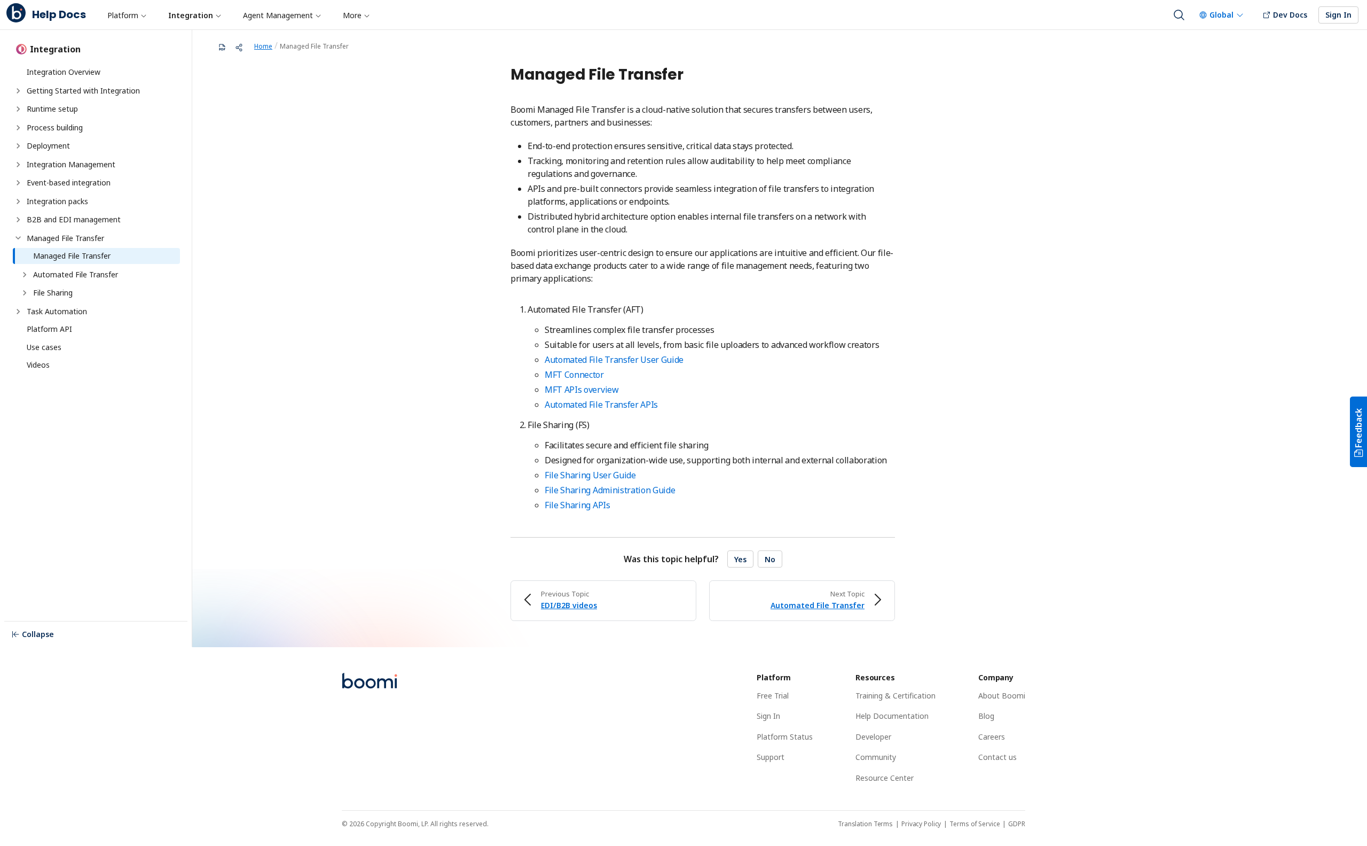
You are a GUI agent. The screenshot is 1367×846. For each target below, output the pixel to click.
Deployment (48, 146)
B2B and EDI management (74, 219)
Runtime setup (52, 109)
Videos (38, 365)
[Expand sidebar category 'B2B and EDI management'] (18, 219)
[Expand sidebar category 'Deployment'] (18, 145)
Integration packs (57, 201)
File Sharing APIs (577, 505)
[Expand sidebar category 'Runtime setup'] (18, 109)
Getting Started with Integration (83, 91)
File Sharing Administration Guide (610, 490)
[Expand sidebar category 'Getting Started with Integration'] (18, 90)
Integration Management (71, 164)
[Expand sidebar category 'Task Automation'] (18, 311)
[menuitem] (126, 15)
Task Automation (57, 311)
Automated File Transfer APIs (601, 404)
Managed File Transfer (65, 238)
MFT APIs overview (582, 389)
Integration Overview (63, 72)
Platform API (49, 329)
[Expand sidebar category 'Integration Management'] (18, 164)
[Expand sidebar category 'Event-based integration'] (18, 182)
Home (263, 46)
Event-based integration (69, 182)
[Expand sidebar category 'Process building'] (18, 127)
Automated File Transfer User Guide (614, 360)
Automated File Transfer (75, 274)
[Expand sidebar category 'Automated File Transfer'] (24, 274)
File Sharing (53, 293)
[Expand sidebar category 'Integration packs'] (18, 201)
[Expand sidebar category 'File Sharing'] (24, 292)
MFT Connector (574, 375)
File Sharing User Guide (590, 475)
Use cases (44, 347)
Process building (55, 127)
